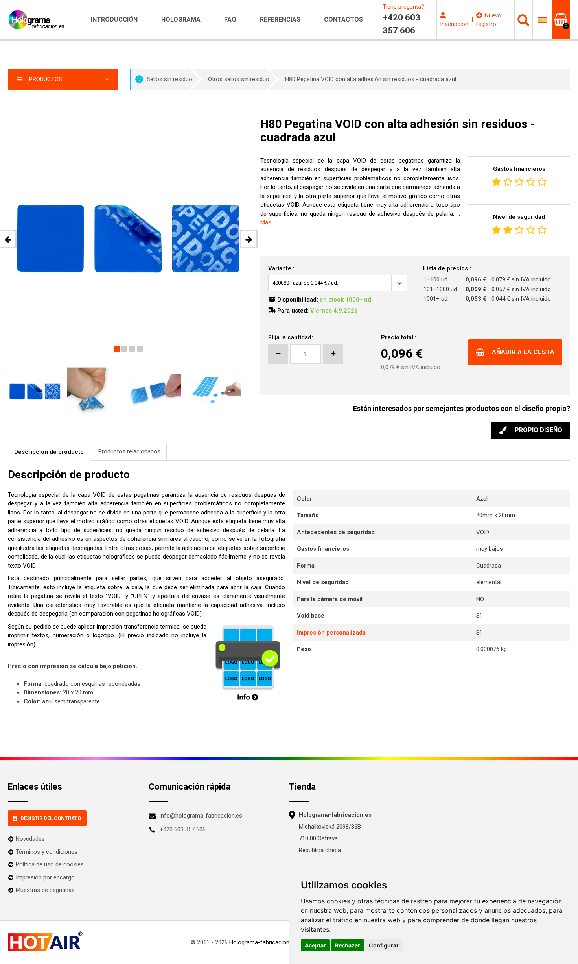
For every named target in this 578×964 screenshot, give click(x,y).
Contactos (343, 19)
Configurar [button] (384, 945)
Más (265, 222)
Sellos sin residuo (165, 79)
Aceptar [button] (315, 945)
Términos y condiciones (46, 851)
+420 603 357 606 (183, 829)
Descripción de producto (49, 451)
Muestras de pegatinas (45, 890)
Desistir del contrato (50, 818)
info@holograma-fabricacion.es (201, 815)
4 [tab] (140, 349)
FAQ (230, 19)
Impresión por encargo (45, 877)
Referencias (280, 19)
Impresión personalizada (331, 632)
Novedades (30, 838)
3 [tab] (132, 349)
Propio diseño (538, 430)
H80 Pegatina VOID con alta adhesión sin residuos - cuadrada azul (370, 79)
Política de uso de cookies (50, 864)
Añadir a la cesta (523, 352)
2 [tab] (124, 349)
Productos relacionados (129, 451)
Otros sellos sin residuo (238, 79)
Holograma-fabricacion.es (263, 942)
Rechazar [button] (347, 945)
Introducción (114, 19)
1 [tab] (117, 349)
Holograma (181, 19)
